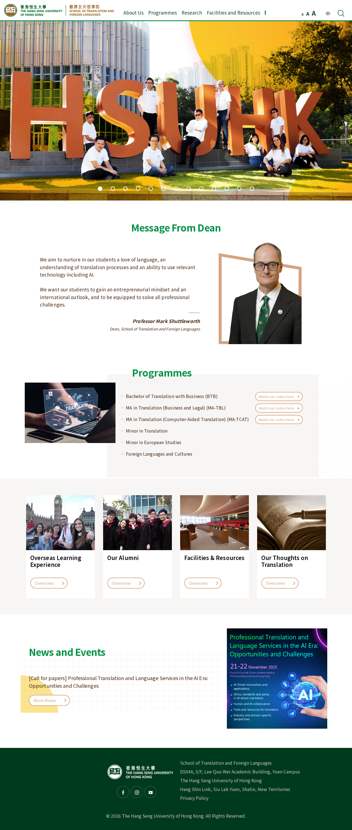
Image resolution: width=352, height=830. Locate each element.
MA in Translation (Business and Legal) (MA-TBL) (176, 407)
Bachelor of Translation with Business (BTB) (172, 396)
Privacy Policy (194, 798)
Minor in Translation (146, 430)
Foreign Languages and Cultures (159, 453)
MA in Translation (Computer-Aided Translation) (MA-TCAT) (187, 419)
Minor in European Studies (153, 442)
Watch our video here (276, 396)
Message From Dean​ (176, 227)
